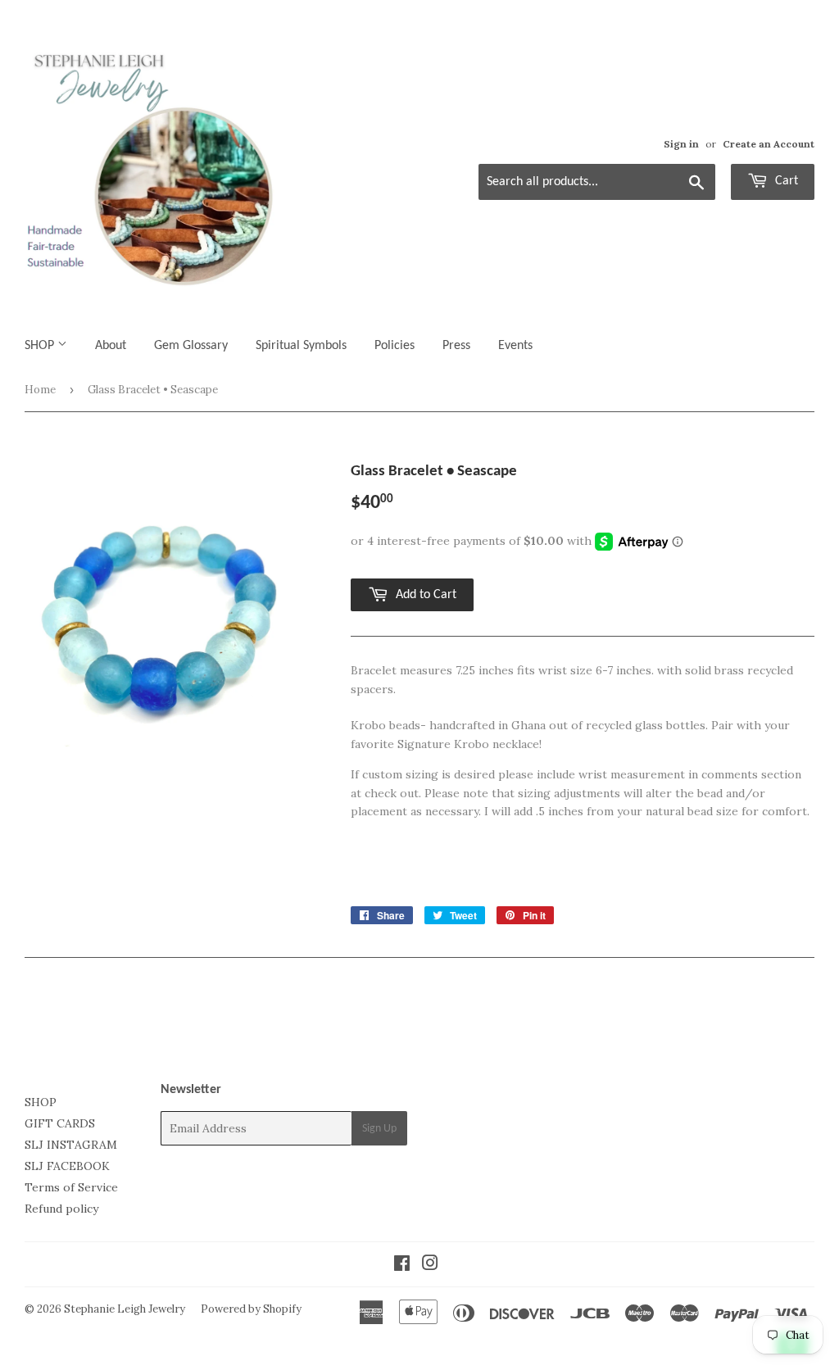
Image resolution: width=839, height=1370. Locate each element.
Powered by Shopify (251, 1309)
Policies (394, 345)
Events (515, 345)
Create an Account (768, 144)
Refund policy (61, 1208)
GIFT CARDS (60, 1123)
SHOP (41, 345)
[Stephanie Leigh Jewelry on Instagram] (430, 1265)
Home (40, 390)
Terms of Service (71, 1187)
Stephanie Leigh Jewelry (124, 1309)
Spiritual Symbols (301, 345)
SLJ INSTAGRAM (71, 1144)
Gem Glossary (191, 345)
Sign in (681, 144)
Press (456, 345)
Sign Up (379, 1129)
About (110, 345)
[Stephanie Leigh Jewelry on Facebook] (401, 1265)
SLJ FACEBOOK (67, 1166)
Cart (785, 181)
